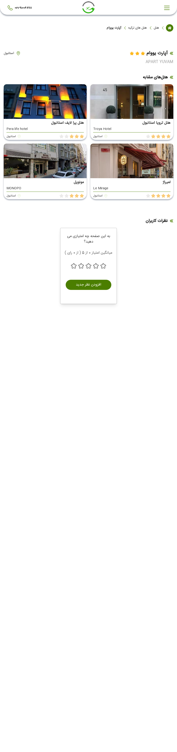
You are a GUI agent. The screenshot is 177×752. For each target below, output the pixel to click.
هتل (156, 28)
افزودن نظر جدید (88, 285)
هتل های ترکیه (137, 28)
